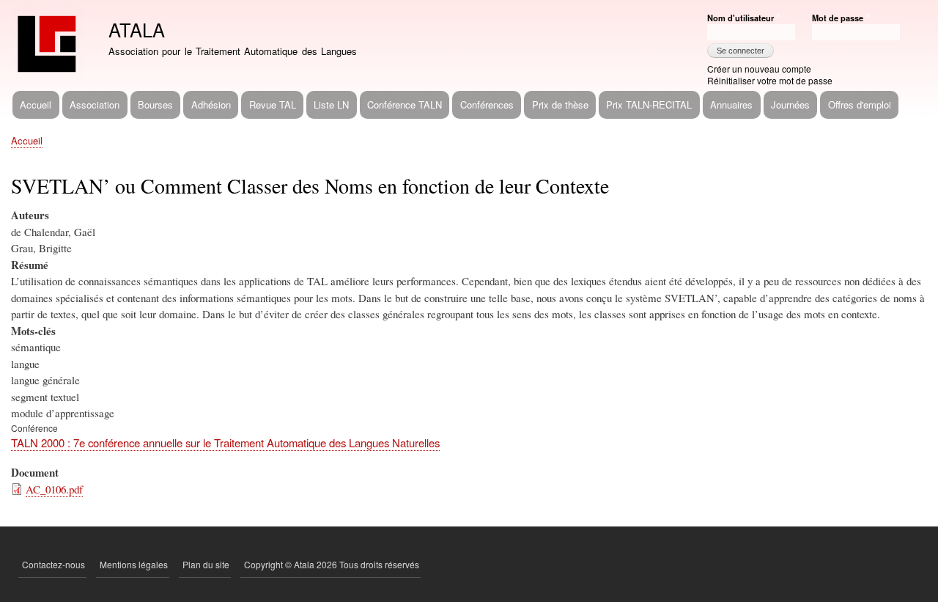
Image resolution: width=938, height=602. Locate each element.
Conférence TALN (404, 104)
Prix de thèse (560, 104)
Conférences (487, 104)
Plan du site (205, 564)
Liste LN (331, 104)
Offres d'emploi (859, 104)
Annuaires (731, 104)
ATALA (136, 29)
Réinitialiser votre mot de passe (769, 80)
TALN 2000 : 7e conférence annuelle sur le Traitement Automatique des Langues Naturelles (225, 442)
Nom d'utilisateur (740, 17)
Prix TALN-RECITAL (649, 104)
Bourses (155, 104)
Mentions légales (134, 564)
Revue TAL (272, 104)
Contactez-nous (53, 564)
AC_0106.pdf (54, 489)
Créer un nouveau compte (759, 68)
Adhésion (211, 104)
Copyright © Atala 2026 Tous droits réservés (331, 564)
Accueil (35, 104)
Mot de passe (837, 17)
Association (94, 104)
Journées (790, 104)
